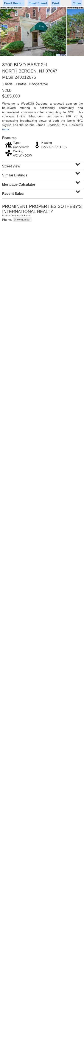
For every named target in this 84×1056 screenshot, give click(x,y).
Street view (42, 165)
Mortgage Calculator (42, 183)
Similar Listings (42, 174)
